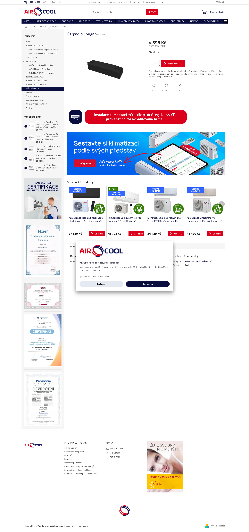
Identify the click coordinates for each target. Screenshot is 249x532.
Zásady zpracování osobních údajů (96, 276)
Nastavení (101, 284)
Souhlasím (148, 284)
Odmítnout (95, 270)
